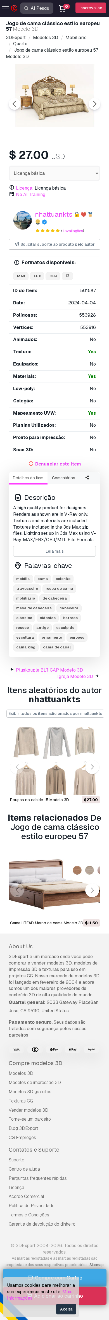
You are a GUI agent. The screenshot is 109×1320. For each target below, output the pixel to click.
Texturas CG (21, 1101)
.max (20, 276)
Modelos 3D (21, 1073)
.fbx (37, 276)
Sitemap (96, 1264)
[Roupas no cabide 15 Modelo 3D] (54, 761)
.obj (53, 276)
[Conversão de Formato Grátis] (67, 276)
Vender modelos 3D (28, 1110)
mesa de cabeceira (34, 608)
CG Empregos (22, 1137)
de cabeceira (54, 598)
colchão (63, 578)
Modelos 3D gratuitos (30, 1092)
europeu (77, 637)
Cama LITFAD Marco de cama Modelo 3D (46, 922)
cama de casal (57, 647)
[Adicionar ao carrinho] (80, 787)
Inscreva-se (90, 7)
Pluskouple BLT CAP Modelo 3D (49, 670)
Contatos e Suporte (34, 1149)
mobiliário (25, 598)
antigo (42, 627)
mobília (23, 578)
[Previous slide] (14, 104)
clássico (24, 617)
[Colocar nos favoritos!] (92, 787)
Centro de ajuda (24, 1169)
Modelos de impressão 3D (35, 1082)
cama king (25, 647)
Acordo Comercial (26, 1196)
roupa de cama (59, 588)
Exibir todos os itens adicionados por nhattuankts (55, 713)
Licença (16, 1187)
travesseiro (27, 588)
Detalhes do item (28, 477)
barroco (70, 617)
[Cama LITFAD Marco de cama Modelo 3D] (54, 884)
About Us (21, 946)
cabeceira (69, 608)
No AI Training (30, 194)
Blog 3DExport (23, 1128)
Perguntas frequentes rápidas (38, 1178)
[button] (92, 767)
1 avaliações (72, 230)
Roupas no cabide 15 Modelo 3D (39, 799)
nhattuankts (53, 214)
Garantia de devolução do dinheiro (42, 1224)
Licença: (25, 188)
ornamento (52, 637)
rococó (22, 627)
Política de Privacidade (31, 1206)
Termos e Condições (29, 1215)
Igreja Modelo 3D (75, 676)
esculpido (65, 627)
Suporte (16, 1160)
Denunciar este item (58, 464)
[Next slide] (94, 104)
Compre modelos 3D (35, 1063)
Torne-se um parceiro (30, 1119)
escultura (25, 637)
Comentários (63, 477)
